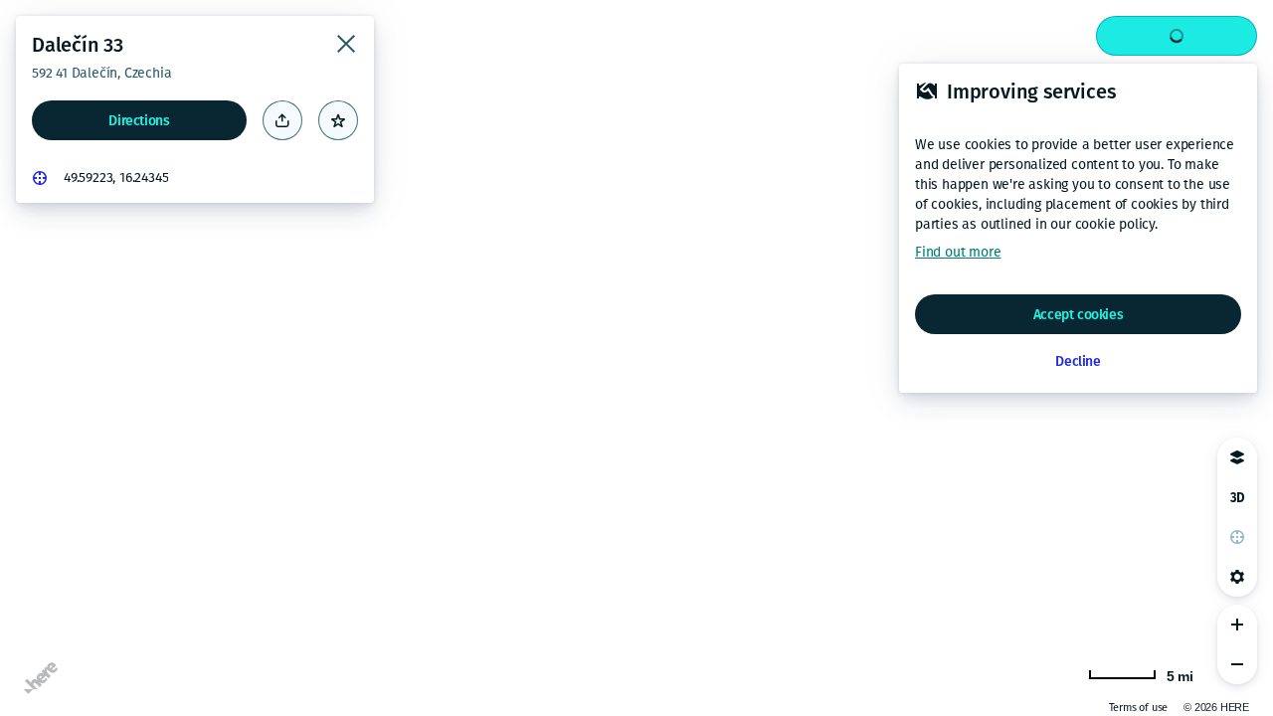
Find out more (957, 252)
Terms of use (1139, 707)
